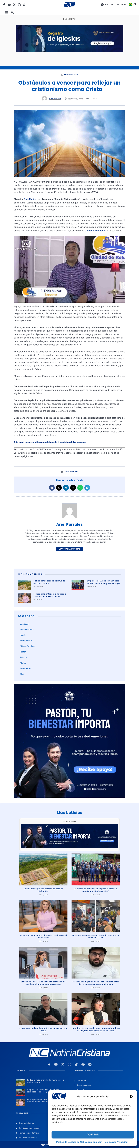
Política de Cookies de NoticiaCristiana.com (79, 1142)
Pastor (23, 652)
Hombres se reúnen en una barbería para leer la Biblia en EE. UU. (95, 936)
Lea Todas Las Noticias (69, 549)
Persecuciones (27, 629)
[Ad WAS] (69, 51)
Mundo (23, 663)
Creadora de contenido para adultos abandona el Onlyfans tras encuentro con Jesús (96, 1029)
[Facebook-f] (4, 4)
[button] (132, 1096)
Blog (66, 75)
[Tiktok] (24, 4)
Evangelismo (26, 640)
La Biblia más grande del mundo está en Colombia (49, 582)
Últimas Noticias (30, 574)
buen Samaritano (96, 230)
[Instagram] (19, 4)
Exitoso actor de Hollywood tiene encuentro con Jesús (43, 1029)
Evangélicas (25, 668)
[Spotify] (90, 1064)
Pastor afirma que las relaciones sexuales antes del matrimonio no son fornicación (95, 983)
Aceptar (93, 1134)
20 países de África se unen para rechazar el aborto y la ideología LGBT (103, 583)
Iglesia (23, 635)
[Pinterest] (83, 1064)
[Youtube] (9, 4)
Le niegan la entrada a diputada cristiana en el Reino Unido (50, 595)
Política (23, 657)
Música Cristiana (27, 646)
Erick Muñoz (30, 199)
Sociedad (73, 75)
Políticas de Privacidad (115, 1142)
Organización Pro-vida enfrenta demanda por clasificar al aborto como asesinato (43, 983)
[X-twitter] (14, 4)
